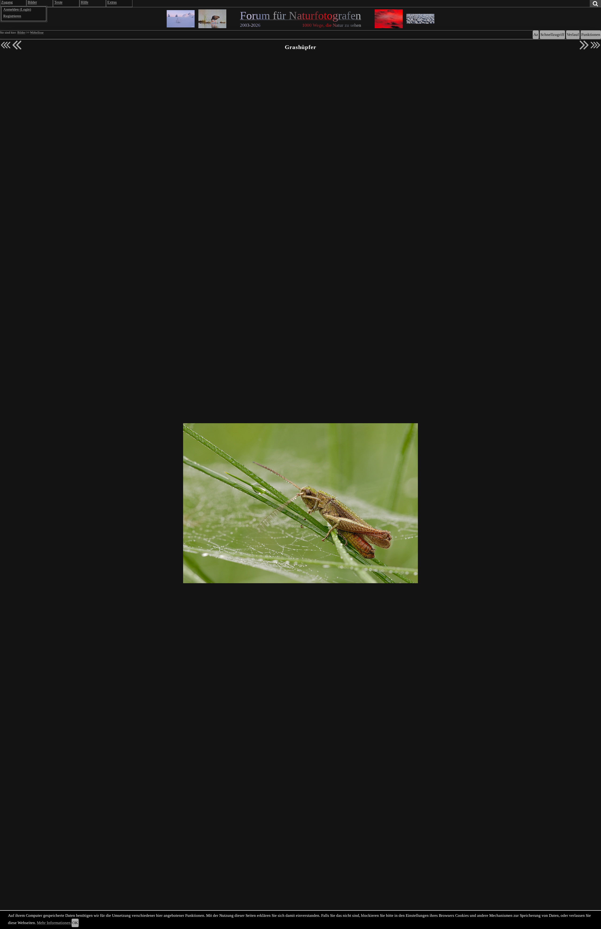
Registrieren (12, 16)
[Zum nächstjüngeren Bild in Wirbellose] (17, 45)
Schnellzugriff (552, 34)
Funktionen (590, 34)
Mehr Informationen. (54, 923)
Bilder (21, 32)
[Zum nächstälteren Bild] (595, 45)
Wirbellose (37, 32)
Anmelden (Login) (17, 9)
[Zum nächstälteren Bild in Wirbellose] (584, 45)
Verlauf (573, 34)
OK (75, 923)
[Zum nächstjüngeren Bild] (5, 45)
